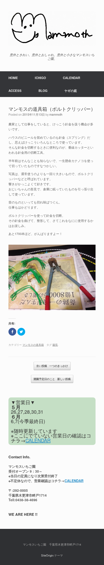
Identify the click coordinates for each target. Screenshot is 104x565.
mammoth (55, 114)
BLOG (42, 90)
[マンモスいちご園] (52, 28)
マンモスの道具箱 (33, 345)
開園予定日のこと (52, 379)
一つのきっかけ (52, 366)
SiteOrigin (47, 555)
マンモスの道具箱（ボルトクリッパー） (52, 108)
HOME (13, 77)
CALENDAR (71, 77)
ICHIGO (40, 77)
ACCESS (15, 90)
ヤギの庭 (70, 90)
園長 (55, 345)
